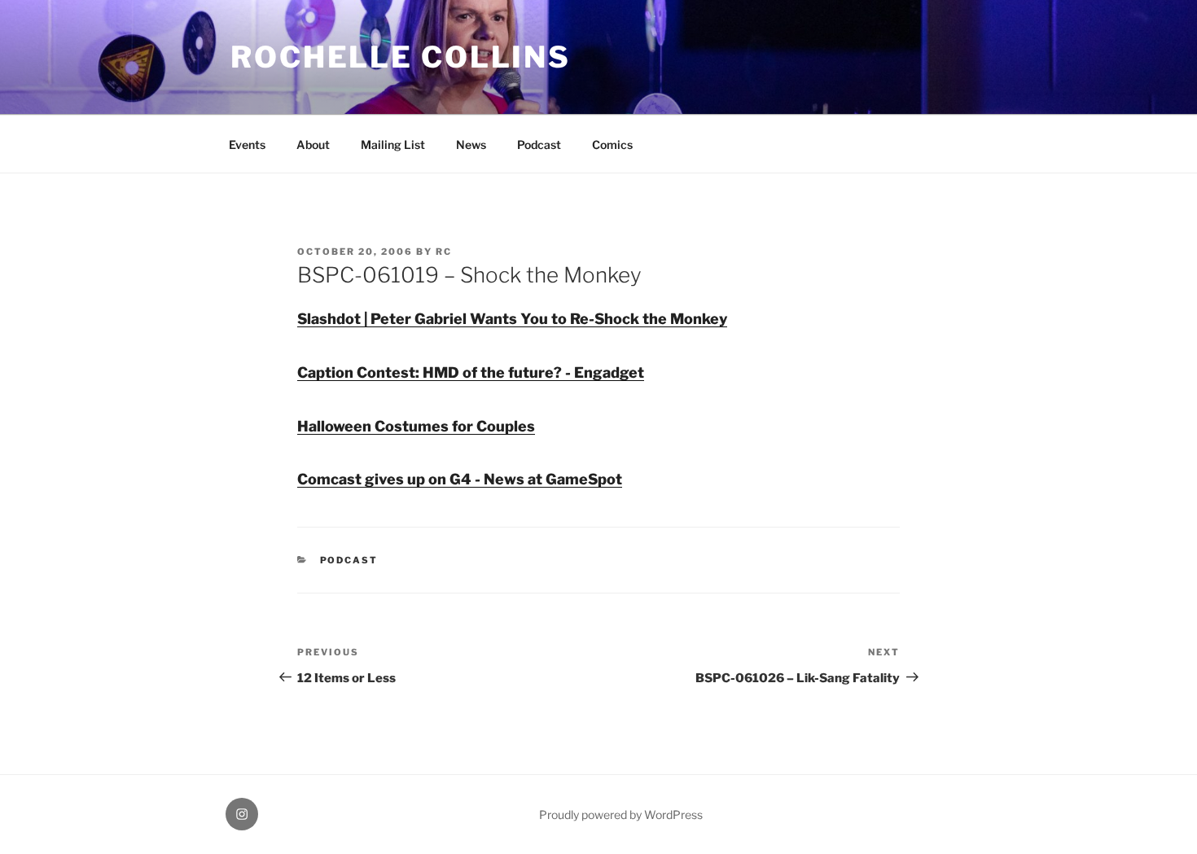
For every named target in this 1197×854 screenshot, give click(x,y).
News (471, 144)
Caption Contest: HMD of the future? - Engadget (470, 372)
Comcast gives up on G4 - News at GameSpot (459, 479)
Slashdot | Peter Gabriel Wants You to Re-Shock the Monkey (512, 318)
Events (247, 144)
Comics (612, 144)
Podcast (539, 144)
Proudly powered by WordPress (621, 814)
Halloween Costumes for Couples (416, 426)
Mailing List (393, 144)
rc (444, 251)
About (313, 144)
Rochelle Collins (400, 57)
